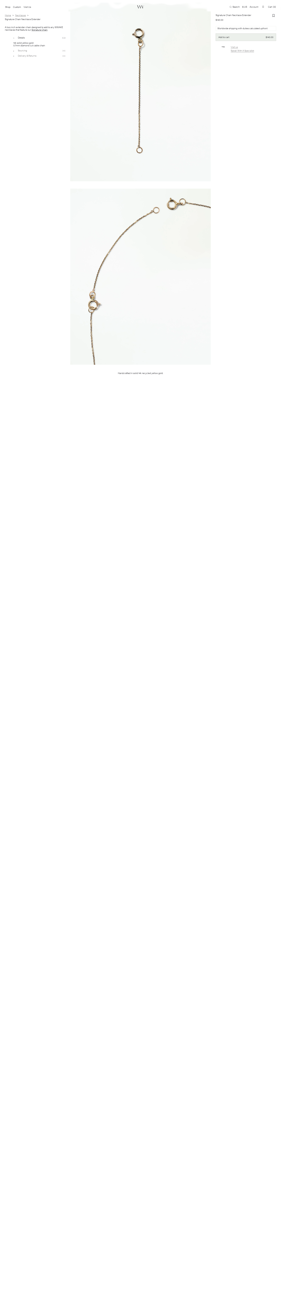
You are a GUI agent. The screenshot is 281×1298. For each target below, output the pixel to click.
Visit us (234, 47)
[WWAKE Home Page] (140, 6)
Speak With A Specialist (242, 50)
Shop (7, 7)
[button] (263, 7)
